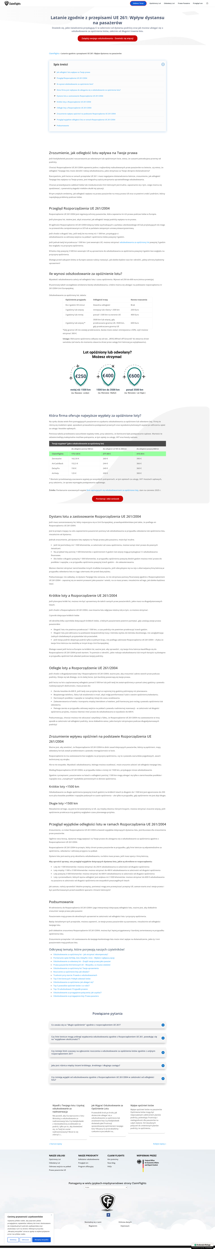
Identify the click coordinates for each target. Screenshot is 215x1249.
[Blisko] (51, 1215)
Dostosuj (13, 1240)
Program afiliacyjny (86, 1166)
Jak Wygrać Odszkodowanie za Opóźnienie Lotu (107, 1107)
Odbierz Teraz (138, 3)
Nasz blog (111, 1163)
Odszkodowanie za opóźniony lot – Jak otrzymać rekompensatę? (80, 954)
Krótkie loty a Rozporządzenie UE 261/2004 (74, 102)
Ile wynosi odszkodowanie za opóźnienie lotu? (75, 84)
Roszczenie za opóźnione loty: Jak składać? (71, 972)
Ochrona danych (125, 1222)
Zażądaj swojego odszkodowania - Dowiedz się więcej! (107, 38)
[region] (29, 1229)
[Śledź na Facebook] (108, 1215)
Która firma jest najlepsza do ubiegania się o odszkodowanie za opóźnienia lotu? (89, 90)
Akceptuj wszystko (41, 1240)
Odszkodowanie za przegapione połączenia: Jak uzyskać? (77, 992)
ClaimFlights (54, 53)
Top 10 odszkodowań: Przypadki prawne (70, 989)
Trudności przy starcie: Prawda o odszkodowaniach (75, 975)
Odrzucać (25, 1240)
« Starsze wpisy (55, 1144)
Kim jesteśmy (113, 1159)
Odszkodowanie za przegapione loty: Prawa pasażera (76, 996)
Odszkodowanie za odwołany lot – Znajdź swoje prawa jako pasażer (82, 961)
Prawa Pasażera (184, 3)
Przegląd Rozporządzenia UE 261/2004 (72, 78)
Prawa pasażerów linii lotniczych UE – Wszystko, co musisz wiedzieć (82, 965)
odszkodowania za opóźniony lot (134, 242)
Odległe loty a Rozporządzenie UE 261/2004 (74, 108)
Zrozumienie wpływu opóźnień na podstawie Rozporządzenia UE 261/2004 (86, 114)
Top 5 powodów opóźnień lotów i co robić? (71, 985)
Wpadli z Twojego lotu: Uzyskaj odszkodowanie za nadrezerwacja (68, 1108)
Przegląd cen (198, 3)
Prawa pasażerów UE (57, 1170)
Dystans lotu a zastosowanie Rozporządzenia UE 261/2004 (80, 96)
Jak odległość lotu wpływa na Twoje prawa (73, 72)
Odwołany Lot (169, 3)
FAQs (110, 1166)
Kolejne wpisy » (159, 1144)
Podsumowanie (63, 125)
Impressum (125, 1226)
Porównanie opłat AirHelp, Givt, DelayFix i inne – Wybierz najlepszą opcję (84, 958)
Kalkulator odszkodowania (88, 1159)
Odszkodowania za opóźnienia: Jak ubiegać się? (73, 982)
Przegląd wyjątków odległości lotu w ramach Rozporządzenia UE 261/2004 (86, 119)
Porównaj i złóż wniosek (107, 498)
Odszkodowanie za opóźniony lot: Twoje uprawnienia (76, 968)
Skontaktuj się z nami (93, 1222)
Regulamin (93, 1226)
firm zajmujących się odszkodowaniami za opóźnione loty (112, 490)
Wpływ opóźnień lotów (142, 1105)
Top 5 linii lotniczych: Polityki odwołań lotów (71, 978)
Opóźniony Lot (155, 3)
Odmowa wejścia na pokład (60, 1166)
